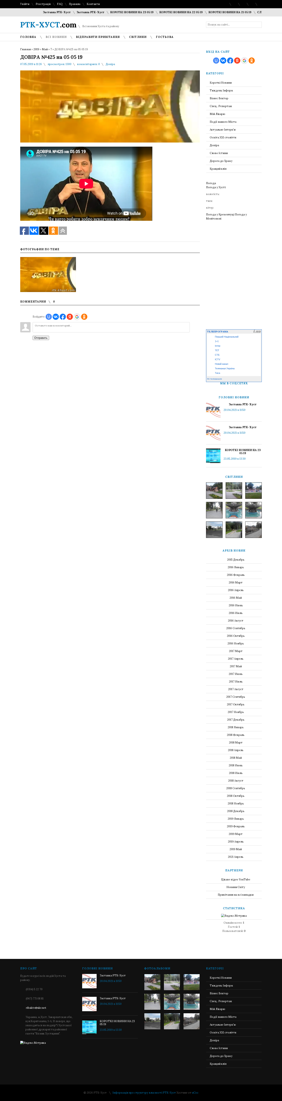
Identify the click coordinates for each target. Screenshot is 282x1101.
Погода (211, 183)
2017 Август (235, 689)
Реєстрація (43, 4)
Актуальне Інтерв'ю (223, 129)
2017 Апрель (235, 658)
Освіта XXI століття (223, 137)
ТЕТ (217, 350)
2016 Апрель (236, 590)
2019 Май (236, 849)
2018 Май (236, 758)
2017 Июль (236, 681)
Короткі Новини (221, 82)
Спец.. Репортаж (221, 106)
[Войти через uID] (49, 317)
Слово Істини (219, 153)
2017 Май (236, 666)
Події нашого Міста (223, 122)
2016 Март (236, 582)
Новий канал (221, 364)
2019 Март (236, 834)
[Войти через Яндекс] (70, 317)
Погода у (216, 187)
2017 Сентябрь (235, 697)
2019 (36, 49)
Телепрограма (217, 331)
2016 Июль (236, 613)
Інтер (217, 346)
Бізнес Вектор (219, 98)
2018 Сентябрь (235, 788)
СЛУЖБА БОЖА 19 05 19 (256, 12)
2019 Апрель (236, 841)
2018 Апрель (235, 750)
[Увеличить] (48, 274)
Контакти (93, 4)
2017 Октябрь (235, 704)
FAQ (60, 4)
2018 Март (236, 742)
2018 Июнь (236, 765)
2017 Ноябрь (236, 712)
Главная (25, 49)
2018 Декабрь (235, 811)
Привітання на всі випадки (236, 894)
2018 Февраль (235, 735)
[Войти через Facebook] (63, 317)
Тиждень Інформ (221, 90)
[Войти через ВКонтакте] (56, 317)
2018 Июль (236, 773)
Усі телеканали (214, 379)
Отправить (40, 337)
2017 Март (236, 651)
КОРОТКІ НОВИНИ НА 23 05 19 (114, 12)
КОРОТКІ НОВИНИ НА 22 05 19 (163, 12)
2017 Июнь (236, 674)
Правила (74, 4)
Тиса (217, 373)
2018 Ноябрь (236, 803)
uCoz (195, 1092)
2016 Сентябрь (235, 628)
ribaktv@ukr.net (36, 1008)
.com (48, 24)
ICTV (217, 359)
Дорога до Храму (221, 161)
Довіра (110, 64)
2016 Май (236, 598)
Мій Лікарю (217, 114)
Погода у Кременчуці (220, 214)
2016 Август (235, 620)
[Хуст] (214, 490)
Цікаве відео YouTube (235, 879)
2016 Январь (236, 567)
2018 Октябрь (235, 796)
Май (45, 49)
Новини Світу (235, 887)
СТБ (217, 355)
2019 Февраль (236, 826)
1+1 (217, 341)
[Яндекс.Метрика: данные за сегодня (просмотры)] (234, 916)
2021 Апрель (235, 857)
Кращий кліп (218, 169)
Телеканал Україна (225, 368)
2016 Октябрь (236, 636)
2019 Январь (236, 818)
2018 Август (235, 780)
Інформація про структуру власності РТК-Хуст (144, 1092)
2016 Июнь (236, 605)
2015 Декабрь (235, 559)
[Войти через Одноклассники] (84, 317)
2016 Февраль (236, 575)
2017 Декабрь (235, 719)
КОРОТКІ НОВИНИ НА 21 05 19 (212, 12)
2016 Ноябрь (235, 643)
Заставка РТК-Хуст (39, 12)
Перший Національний (226, 336)
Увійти (24, 4)
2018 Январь (236, 727)
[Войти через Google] (77, 316)
